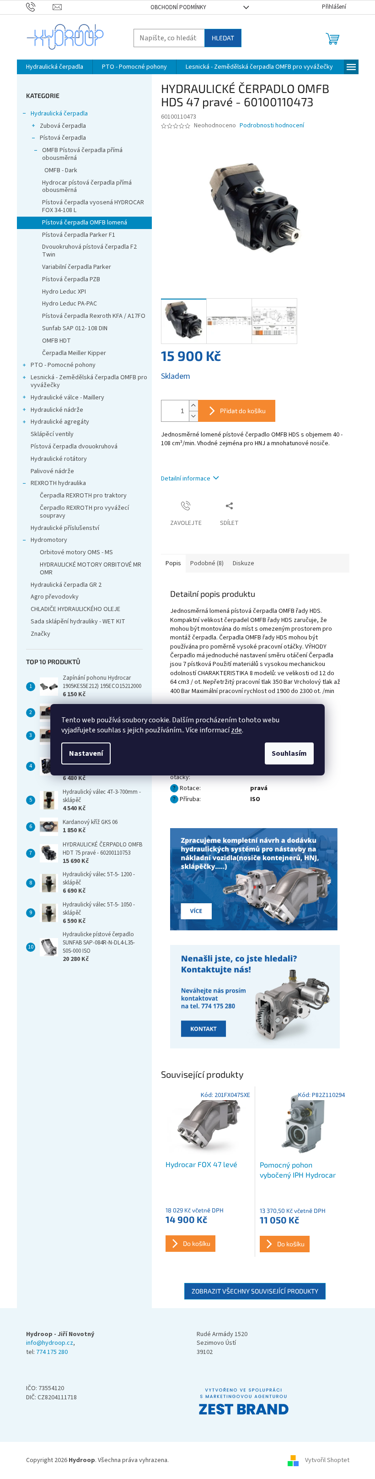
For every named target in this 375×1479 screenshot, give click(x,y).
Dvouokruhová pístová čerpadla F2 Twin (89, 250)
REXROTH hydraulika (58, 483)
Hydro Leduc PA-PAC (69, 303)
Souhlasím (289, 753)
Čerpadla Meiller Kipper (74, 353)
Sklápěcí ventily (52, 434)
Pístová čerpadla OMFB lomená (84, 222)
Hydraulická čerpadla (59, 113)
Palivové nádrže (52, 471)
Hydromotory (49, 540)
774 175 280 (52, 1352)
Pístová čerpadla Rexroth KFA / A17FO (93, 316)
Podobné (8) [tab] (207, 563)
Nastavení (86, 753)
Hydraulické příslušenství (65, 528)
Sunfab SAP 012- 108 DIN (74, 328)
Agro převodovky (55, 596)
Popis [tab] (173, 563)
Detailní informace (185, 478)
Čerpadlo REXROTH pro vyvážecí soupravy (84, 511)
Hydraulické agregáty (60, 421)
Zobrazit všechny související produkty (255, 1291)
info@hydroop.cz (49, 1343)
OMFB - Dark (60, 170)
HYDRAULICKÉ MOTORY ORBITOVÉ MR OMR (90, 568)
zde (236, 730)
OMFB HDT (56, 340)
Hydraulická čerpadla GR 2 (66, 584)
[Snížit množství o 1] (193, 416)
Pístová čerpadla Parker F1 (78, 235)
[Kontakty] (255, 880)
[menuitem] (54, 67)
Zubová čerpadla (63, 126)
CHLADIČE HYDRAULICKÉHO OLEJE (75, 609)
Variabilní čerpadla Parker (76, 267)
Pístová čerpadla (63, 137)
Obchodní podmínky (178, 7)
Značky (40, 634)
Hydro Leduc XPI (64, 291)
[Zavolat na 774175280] (39, 7)
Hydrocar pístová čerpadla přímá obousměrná (87, 186)
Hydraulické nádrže (57, 410)
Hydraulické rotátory (59, 459)
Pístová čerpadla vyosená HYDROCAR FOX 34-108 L (93, 206)
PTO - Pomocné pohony (63, 365)
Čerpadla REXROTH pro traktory (83, 495)
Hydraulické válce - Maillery (67, 397)
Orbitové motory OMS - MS (76, 552)
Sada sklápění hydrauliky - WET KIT (78, 621)
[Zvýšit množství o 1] (193, 405)
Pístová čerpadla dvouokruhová (74, 446)
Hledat (223, 38)
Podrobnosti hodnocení (272, 125)
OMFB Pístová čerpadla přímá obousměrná (82, 154)
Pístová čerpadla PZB (71, 279)
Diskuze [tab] (243, 563)
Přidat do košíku (243, 411)
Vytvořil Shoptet (327, 1460)
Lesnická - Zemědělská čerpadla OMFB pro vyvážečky (89, 381)
